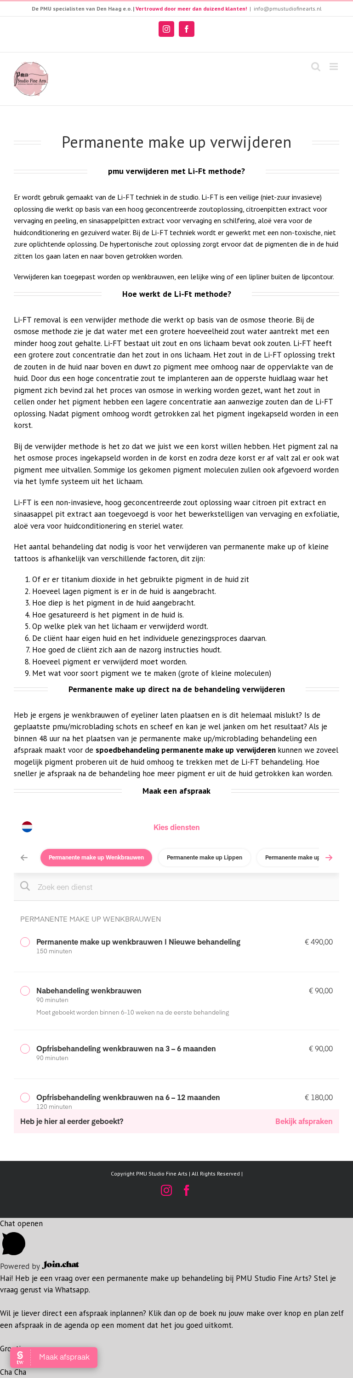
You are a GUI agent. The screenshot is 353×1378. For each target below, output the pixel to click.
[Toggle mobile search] (315, 66)
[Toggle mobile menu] (334, 66)
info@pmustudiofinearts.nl (288, 8)
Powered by (21, 1266)
